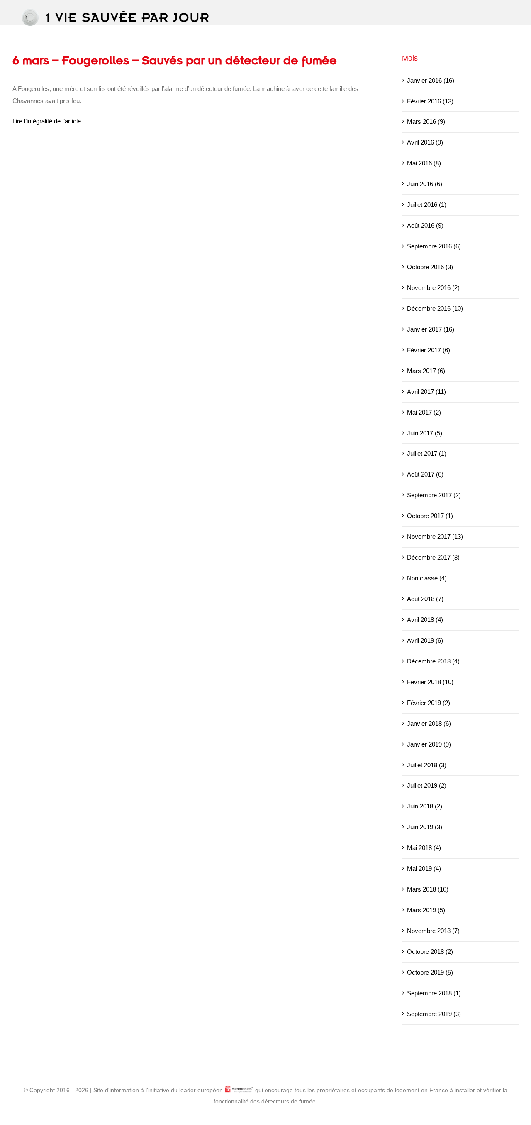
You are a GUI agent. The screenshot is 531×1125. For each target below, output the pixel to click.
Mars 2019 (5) (426, 910)
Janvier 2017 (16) (430, 329)
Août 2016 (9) (425, 225)
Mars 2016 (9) (426, 121)
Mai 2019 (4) (424, 868)
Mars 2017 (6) (426, 370)
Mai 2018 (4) (424, 847)
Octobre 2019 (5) (430, 972)
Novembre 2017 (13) (435, 536)
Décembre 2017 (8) (433, 557)
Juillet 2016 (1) (426, 204)
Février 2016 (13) (430, 101)
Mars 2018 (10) (427, 889)
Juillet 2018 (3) (426, 765)
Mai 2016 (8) (424, 163)
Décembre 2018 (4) (433, 661)
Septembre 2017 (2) (434, 495)
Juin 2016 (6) (424, 183)
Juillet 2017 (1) (426, 453)
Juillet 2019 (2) (426, 785)
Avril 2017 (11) (426, 391)
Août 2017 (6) (425, 474)
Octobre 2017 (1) (430, 515)
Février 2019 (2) (428, 702)
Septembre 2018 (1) (434, 993)
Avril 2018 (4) (425, 619)
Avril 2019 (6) (425, 640)
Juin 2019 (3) (424, 826)
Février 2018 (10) (430, 681)
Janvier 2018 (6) (429, 723)
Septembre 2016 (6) (434, 246)
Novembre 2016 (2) (433, 287)
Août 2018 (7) (425, 598)
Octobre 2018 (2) (430, 951)
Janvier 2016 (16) (430, 80)
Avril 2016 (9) (425, 142)
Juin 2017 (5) (424, 433)
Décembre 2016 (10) (435, 308)
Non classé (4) (427, 578)
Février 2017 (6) (428, 350)
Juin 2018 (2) (424, 806)
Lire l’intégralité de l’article (46, 121)
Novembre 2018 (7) (433, 930)
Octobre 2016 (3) (430, 266)
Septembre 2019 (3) (434, 1013)
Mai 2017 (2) (424, 412)
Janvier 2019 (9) (429, 744)
